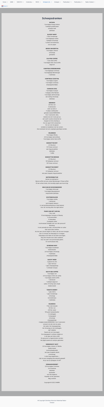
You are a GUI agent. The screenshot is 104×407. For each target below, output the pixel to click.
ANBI (11, 2)
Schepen (56, 2)
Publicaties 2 (78, 2)
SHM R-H (19, 2)
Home (4, 2)
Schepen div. (46, 2)
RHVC (37, 2)
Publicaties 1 (66, 2)
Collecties (29, 2)
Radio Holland (89, 2)
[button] (7, 2)
